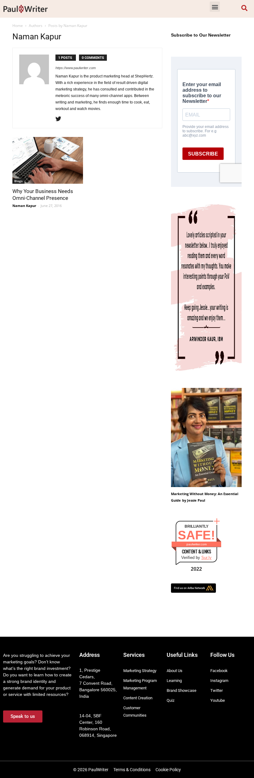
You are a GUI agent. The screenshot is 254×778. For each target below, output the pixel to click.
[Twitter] (60, 119)
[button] (215, 7)
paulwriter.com (196, 544)
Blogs (18, 181)
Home (17, 25)
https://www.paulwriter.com (75, 68)
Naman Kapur (24, 205)
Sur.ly (206, 557)
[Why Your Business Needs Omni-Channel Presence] (47, 160)
